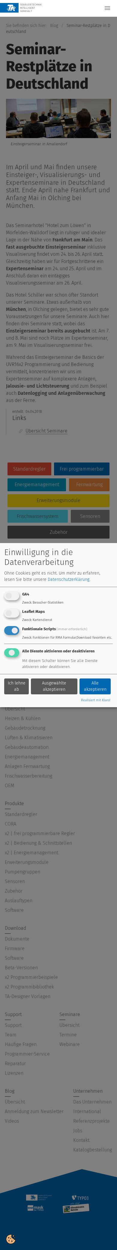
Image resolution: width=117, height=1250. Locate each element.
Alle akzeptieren (95, 686)
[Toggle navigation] (107, 8)
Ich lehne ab (17, 686)
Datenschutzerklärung (68, 579)
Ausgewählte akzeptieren (54, 686)
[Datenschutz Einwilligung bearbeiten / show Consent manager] (11, 1239)
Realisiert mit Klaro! (95, 700)
